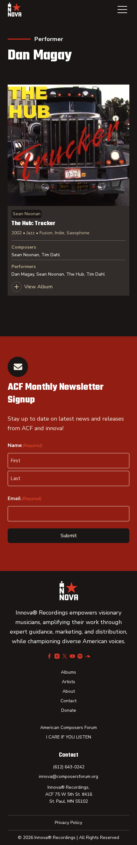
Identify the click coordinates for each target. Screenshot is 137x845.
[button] (122, 10)
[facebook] (49, 656)
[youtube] (72, 656)
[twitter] (64, 656)
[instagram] (57, 656)
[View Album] (68, 190)
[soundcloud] (87, 656)
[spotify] (80, 656)
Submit (69, 535)
